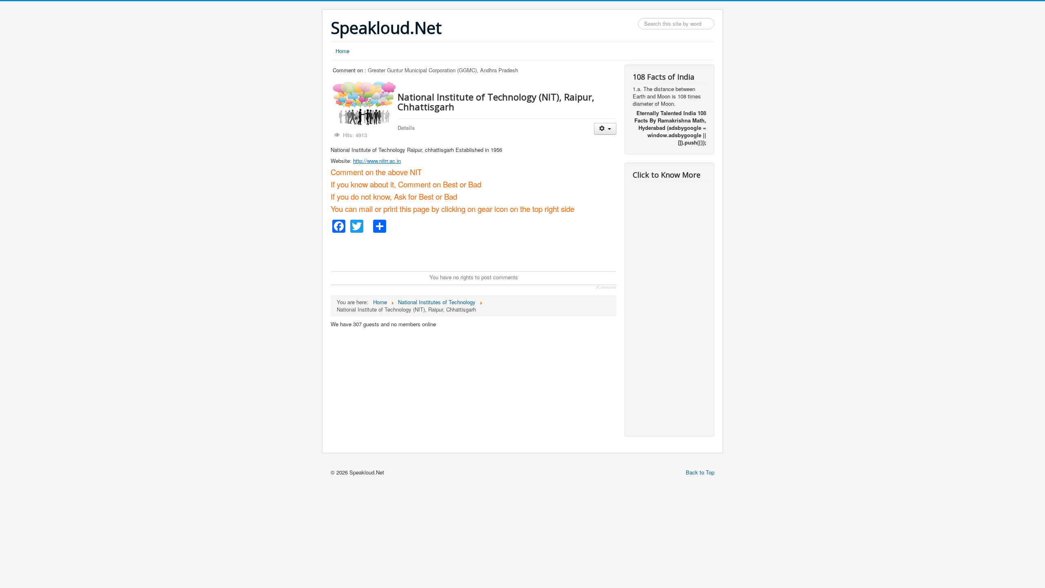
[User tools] (605, 129)
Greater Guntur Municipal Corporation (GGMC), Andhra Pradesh (443, 70)
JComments (606, 287)
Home (342, 51)
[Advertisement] (479, 251)
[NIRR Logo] (455, 150)
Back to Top (700, 472)
